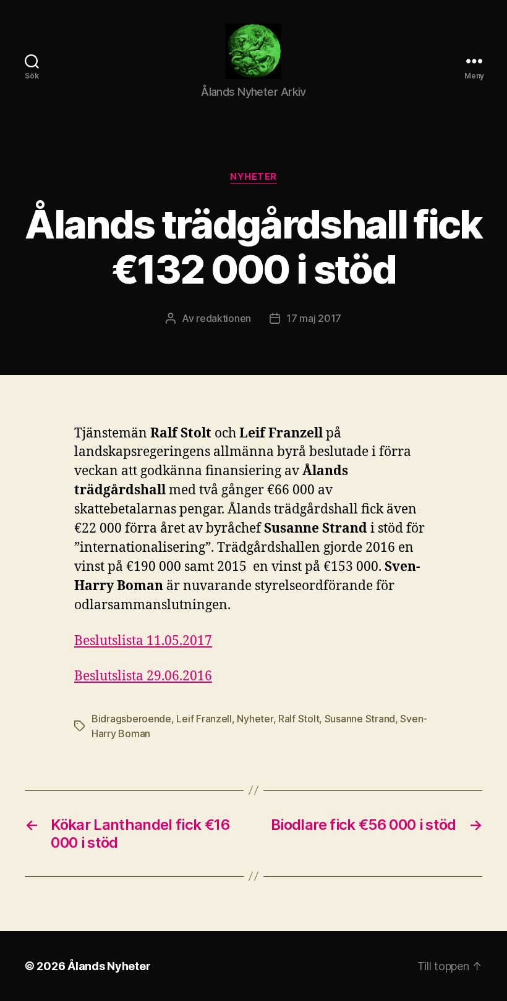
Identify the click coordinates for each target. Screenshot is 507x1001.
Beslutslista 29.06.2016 (143, 676)
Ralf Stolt (298, 718)
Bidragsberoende (131, 718)
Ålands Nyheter (108, 966)
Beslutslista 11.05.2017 (143, 641)
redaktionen (223, 318)
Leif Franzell (204, 718)
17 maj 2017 (313, 318)
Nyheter (253, 176)
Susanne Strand (360, 718)
